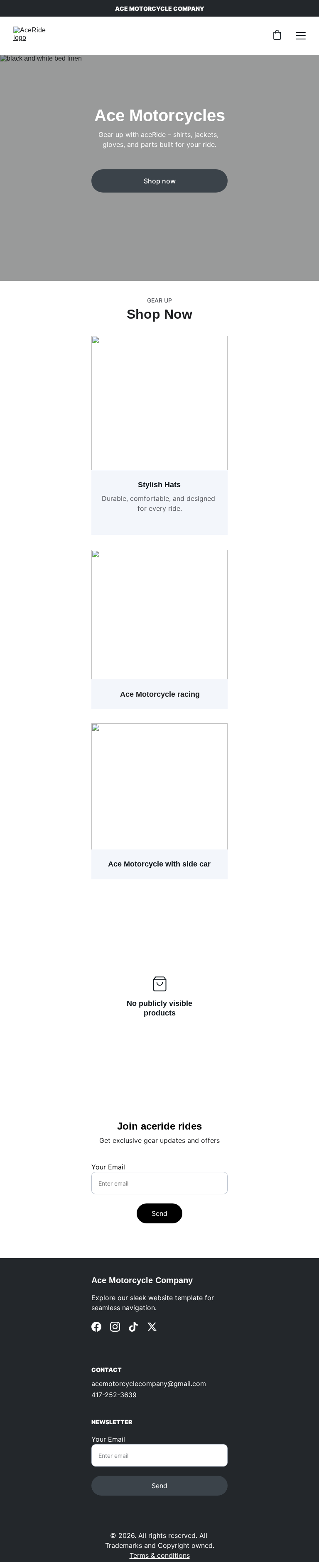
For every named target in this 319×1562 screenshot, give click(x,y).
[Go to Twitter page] (152, 1327)
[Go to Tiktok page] (133, 1327)
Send (159, 1213)
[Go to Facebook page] (96, 1327)
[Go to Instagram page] (115, 1327)
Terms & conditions (160, 1555)
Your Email (108, 1167)
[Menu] (301, 35)
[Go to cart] (277, 35)
